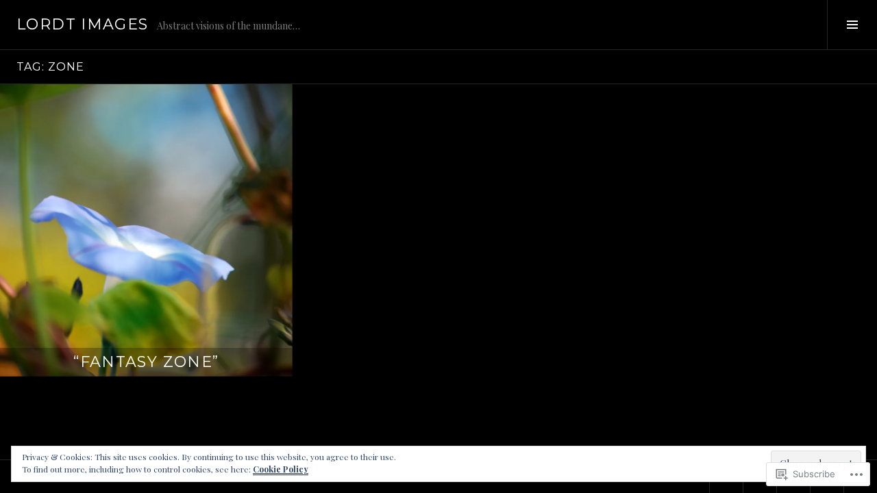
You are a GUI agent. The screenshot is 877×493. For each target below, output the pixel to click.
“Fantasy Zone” (146, 362)
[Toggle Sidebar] (852, 24)
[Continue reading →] (146, 230)
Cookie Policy (280, 469)
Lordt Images (82, 24)
